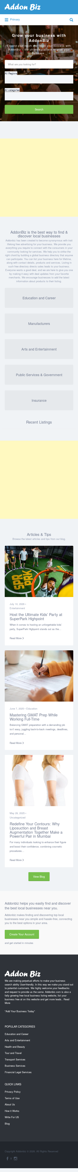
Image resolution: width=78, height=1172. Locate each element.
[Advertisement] (39, 178)
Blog (7, 1123)
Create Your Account (21, 934)
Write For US (12, 1117)
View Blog (39, 876)
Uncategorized (17, 817)
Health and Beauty (15, 1046)
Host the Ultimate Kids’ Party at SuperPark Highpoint (36, 616)
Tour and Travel (13, 1053)
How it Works (12, 1111)
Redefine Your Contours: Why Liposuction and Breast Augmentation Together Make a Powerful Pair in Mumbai (36, 830)
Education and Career (16, 1034)
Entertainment (17, 608)
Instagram (15, 1158)
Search (39, 109)
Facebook (7, 1158)
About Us (10, 1104)
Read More (16, 638)
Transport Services (15, 1059)
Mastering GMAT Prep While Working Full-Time (34, 717)
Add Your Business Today (20, 1011)
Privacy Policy (13, 1091)
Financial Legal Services (18, 1072)
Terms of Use (12, 1098)
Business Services (15, 1065)
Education (31, 708)
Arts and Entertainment (17, 1040)
